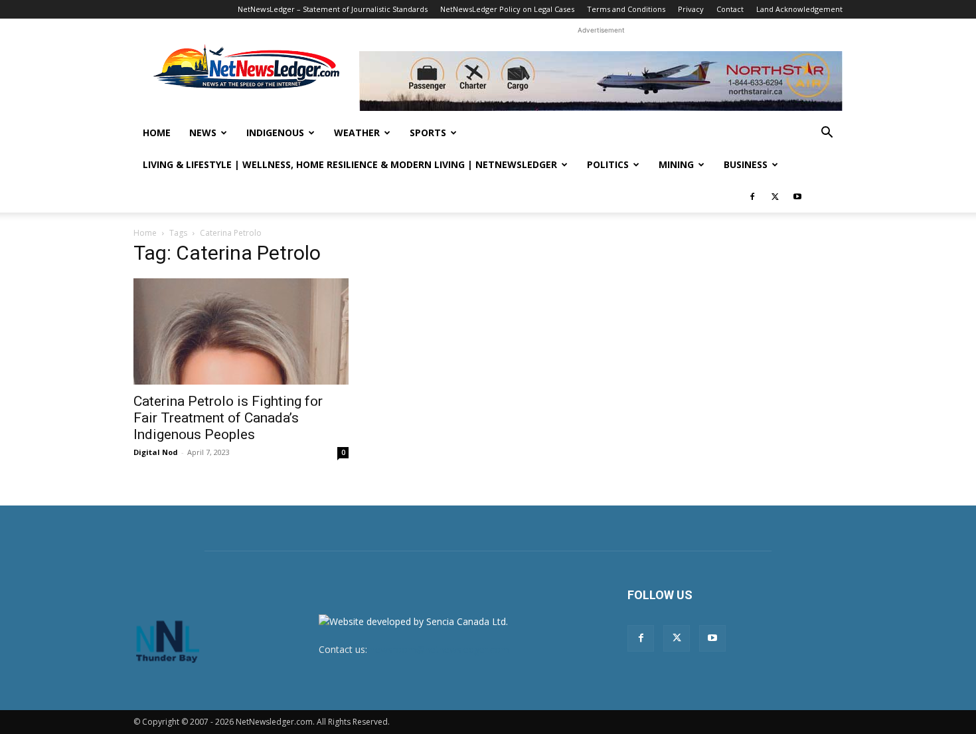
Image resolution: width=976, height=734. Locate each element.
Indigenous (275, 132)
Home (157, 132)
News (202, 132)
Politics (608, 164)
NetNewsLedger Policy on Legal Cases (507, 9)
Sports (428, 132)
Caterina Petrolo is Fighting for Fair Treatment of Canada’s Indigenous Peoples (228, 417)
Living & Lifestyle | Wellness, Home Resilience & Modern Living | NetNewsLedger (350, 164)
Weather (357, 132)
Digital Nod (155, 452)
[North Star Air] (601, 81)
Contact (730, 9)
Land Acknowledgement (799, 9)
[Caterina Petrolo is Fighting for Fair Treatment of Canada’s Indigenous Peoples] (241, 331)
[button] (827, 134)
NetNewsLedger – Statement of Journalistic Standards (333, 9)
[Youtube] (797, 197)
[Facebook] (752, 197)
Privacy (691, 9)
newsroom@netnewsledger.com (439, 649)
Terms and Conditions (626, 9)
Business (746, 164)
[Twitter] (775, 197)
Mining (676, 164)
